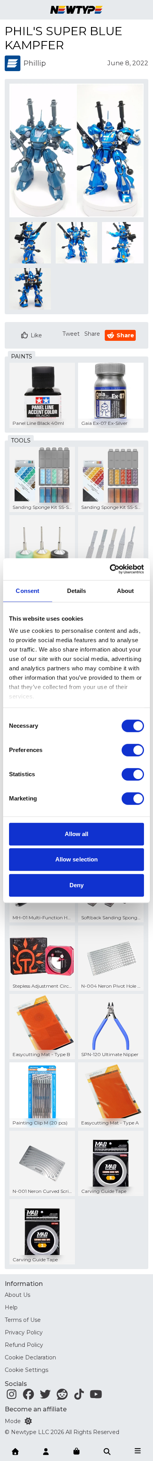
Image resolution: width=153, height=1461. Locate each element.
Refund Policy (24, 1344)
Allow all (77, 834)
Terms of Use (23, 1319)
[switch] (133, 750)
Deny (76, 885)
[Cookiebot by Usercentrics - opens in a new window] (110, 569)
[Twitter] (45, 1396)
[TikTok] (79, 1396)
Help (11, 1307)
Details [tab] (76, 590)
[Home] (15, 1451)
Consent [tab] (27, 590)
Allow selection (76, 859)
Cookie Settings (26, 1369)
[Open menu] (138, 1451)
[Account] (46, 1451)
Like (36, 335)
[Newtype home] (76, 10)
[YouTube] (96, 1396)
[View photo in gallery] (76, 150)
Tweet (71, 333)
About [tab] (125, 590)
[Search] (107, 1451)
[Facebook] (28, 1396)
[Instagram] (11, 1396)
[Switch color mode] (28, 1421)
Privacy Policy (24, 1332)
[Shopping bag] (76, 1451)
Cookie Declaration (30, 1357)
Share (92, 333)
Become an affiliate (36, 1409)
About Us (17, 1294)
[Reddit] (62, 1396)
